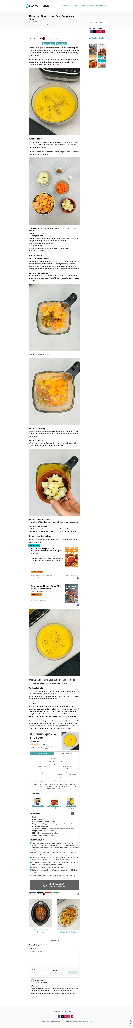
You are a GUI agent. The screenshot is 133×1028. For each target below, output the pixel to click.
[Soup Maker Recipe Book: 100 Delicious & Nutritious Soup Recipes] (71, 568)
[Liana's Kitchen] (37, 6)
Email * (56, 970)
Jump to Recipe (49, 44)
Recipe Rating (34, 945)
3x (77, 813)
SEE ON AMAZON (36, 594)
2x (74, 813)
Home (30, 32)
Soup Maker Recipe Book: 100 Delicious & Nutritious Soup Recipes (46, 550)
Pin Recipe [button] (68, 753)
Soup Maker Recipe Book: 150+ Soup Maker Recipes (46, 587)
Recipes (34, 32)
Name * (33, 970)
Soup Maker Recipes (41, 32)
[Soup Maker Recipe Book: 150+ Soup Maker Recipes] (71, 604)
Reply (34, 998)
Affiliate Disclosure (78, 1021)
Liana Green (34, 21)
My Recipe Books (96, 38)
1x (72, 813)
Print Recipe (62, 44)
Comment (33, 948)
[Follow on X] (94, 31)
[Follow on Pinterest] (97, 31)
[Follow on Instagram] (100, 31)
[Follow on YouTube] (103, 31)
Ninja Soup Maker (38, 806)
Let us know (53, 886)
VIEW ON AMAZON (37, 571)
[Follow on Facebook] (91, 31)
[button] (31, 744)
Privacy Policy (89, 1021)
